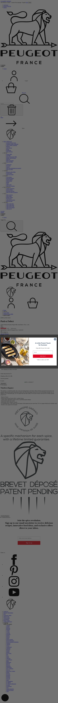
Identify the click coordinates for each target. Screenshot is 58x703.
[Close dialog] (55, 339)
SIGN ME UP (43, 356)
